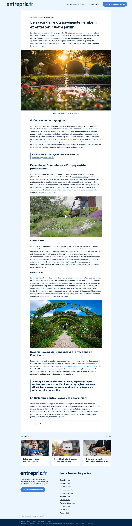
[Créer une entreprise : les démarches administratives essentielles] (97, 448)
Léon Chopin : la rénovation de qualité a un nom (65, 460)
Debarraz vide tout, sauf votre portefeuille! (33, 460)
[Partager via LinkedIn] (41, 423)
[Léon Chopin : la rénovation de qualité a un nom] (66, 448)
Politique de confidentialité (41, 521)
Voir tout (108, 436)
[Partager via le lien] (45, 423)
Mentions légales (24, 521)
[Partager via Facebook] (31, 423)
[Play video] (66, 216)
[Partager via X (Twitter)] (36, 423)
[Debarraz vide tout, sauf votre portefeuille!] (35, 448)
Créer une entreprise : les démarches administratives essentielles (97, 460)
